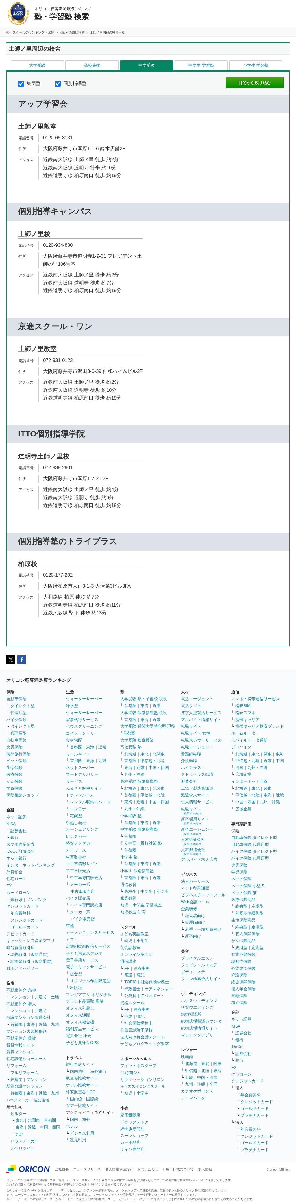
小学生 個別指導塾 (137, 870)
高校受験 (92, 65)
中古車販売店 (78, 870)
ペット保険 (16, 760)
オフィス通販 (78, 1015)
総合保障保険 (243, 982)
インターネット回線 (249, 781)
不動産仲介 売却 (21, 990)
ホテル (72, 1126)
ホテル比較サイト (82, 1085)
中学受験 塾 (131, 815)
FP (127, 968)
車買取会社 (76, 857)
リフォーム (16, 1065)
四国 (239, 767)
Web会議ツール (195, 902)
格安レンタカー (80, 843)
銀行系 (16, 899)
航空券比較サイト (82, 1078)
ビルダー (18, 1113)
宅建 (128, 975)
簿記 (140, 975)
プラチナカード (254, 1115)
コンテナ (78, 809)
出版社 (76, 987)
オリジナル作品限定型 (90, 980)
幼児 (128, 940)
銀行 (14, 837)
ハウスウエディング (199, 1000)
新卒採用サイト (195, 821)
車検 (70, 926)
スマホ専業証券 (20, 844)
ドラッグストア (134, 1122)
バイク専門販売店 (86, 905)
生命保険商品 (243, 920)
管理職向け (195, 922)
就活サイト (191, 705)
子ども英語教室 (134, 934)
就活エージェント (197, 698)
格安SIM (243, 705)
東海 (31, 1024)
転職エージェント (197, 747)
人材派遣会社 (193, 851)
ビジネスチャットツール (203, 895)
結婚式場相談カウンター (203, 1021)
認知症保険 (241, 961)
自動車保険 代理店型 (250, 844)
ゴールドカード (24, 927)
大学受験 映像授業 (137, 740)
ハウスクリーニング (84, 726)
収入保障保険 (247, 934)
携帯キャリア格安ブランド (259, 726)
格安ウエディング (197, 1007)
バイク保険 (16, 719)
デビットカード (20, 934)
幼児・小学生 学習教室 (141, 905)
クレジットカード (22, 906)
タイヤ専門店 (132, 1149)
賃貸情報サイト (20, 1045)
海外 (86, 1119)
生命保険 (14, 767)
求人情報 (205, 1169)
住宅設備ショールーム (26, 1058)
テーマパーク (193, 1098)
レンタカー (76, 836)
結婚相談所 (191, 1014)
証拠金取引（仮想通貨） (32, 961)
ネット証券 (16, 817)
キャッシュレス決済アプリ (30, 940)
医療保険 (14, 774)
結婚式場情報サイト (199, 1028)
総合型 (76, 973)
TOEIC (130, 982)
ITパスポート (152, 995)
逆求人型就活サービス (201, 712)
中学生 (146, 891)
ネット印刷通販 (195, 888)
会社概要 (62, 1169)
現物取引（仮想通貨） (30, 954)
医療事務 (142, 968)
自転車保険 (16, 740)
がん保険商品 (243, 940)
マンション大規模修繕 (26, 1031)
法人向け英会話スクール (142, 1037)
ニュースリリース (87, 1169)
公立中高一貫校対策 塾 (141, 843)
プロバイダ (241, 747)
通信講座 (128, 961)
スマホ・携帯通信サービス (255, 698)
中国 (280, 760)
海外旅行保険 (18, 754)
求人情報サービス (197, 802)
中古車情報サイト (82, 863)
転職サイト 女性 (195, 733)
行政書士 (132, 988)
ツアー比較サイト (82, 1105)
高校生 (130, 891)
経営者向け (195, 915)
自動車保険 (16, 698)
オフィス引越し (80, 1008)
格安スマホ (245, 712)
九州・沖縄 (134, 774)
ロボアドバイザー (22, 968)
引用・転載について (178, 1169)
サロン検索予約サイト (201, 978)
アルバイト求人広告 (199, 859)
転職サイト (191, 726)
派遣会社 (189, 781)
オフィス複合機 (80, 1022)
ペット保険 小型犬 (248, 885)
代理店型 (18, 712)
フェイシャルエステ (199, 965)
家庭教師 (128, 898)
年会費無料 (20, 913)
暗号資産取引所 (20, 947)
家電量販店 (130, 1115)
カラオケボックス (197, 1091)
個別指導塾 (74, 83)
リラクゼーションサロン (142, 1079)
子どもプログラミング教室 (144, 1043)
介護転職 (189, 760)
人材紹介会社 (193, 841)
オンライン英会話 (136, 954)
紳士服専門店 (132, 1128)
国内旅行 (78, 1071)
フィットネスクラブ (138, 1065)
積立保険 (239, 1002)
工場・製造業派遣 (197, 788)
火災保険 (14, 747)
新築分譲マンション (24, 1086)
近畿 (43, 1024)
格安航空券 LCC (80, 1092)
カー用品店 (130, 1142)
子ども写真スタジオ (84, 953)
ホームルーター (245, 733)
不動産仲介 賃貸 (21, 1038)
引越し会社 (76, 822)
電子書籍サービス (82, 960)
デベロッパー (22, 1148)
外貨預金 (14, 871)
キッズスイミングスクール (142, 1086)
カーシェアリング (82, 829)
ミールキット (78, 754)
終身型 (241, 906)
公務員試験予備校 (136, 1030)
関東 (217, 1063)
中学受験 (146, 65)
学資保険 (14, 788)
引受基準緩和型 (249, 913)
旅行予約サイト (80, 1064)
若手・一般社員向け (203, 929)
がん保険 (14, 781)
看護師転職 (191, 754)
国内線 (76, 1099)
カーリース (76, 850)
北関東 (34, 1120)
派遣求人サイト (195, 795)
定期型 (257, 906)
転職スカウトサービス (201, 740)
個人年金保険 (243, 988)
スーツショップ (134, 1135)
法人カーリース (195, 881)
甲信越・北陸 (152, 760)
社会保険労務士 (155, 982)
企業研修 (189, 908)
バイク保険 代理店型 (250, 858)
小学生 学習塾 (256, 65)
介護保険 (239, 975)
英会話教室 (130, 947)
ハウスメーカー (24, 1141)
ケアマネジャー (159, 988)
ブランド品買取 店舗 (84, 1001)
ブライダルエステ (197, 958)
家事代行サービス (82, 719)
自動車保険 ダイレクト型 (254, 837)
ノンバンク (37, 899)
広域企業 (243, 774)
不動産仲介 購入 (21, 1004)
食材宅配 (74, 740)
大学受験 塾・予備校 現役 (143, 698)
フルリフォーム (24, 1072)
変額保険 (239, 995)
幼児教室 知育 (133, 912)
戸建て (41, 997)
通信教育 (128, 884)
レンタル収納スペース (90, 802)
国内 (74, 1119)
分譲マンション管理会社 (28, 1017)
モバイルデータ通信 (249, 740)
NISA (11, 824)
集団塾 (32, 83)
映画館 (187, 1056)
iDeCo (237, 1046)
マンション (20, 997)
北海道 (130, 754)
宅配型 (76, 815)
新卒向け (193, 936)
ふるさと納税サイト (84, 788)
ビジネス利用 (82, 1133)
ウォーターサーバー (84, 698)
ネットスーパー (80, 767)
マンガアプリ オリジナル (89, 994)
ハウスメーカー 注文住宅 (27, 1100)
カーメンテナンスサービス (90, 932)
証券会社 (18, 830)
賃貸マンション (20, 1051)
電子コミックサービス (86, 967)
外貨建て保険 (243, 968)
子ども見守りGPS (82, 1042)
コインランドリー (82, 733)
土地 (55, 997)
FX (9, 885)
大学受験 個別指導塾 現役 (143, 712)
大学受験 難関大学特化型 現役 (147, 726)
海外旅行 (98, 1071)
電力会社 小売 (78, 1035)
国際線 (92, 1099)
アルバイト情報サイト (201, 719)
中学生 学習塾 (201, 65)
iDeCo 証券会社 (20, 851)
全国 (213, 1084)
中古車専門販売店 (86, 877)
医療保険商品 (243, 899)
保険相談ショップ (22, 795)
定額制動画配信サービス (88, 946)
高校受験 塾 (131, 747)
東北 (20, 1120)
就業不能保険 (243, 954)
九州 (55, 1024)
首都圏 (16, 1024)
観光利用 (78, 1140)
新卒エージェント (197, 831)
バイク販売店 (78, 898)
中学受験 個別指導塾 (139, 829)
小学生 (163, 891)
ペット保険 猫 (244, 892)
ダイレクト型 (22, 705)
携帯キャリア (247, 719)
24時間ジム (130, 1072)
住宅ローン (16, 878)
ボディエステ (193, 971)
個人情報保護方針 (119, 1169)
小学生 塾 (129, 857)
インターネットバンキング (30, 865)
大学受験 (37, 65)
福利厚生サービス (82, 1029)
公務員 (130, 995)
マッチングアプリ (197, 1035)
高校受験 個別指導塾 (139, 781)
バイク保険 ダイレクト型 (254, 851)
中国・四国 (50, 1127)
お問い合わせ (147, 1169)
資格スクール (132, 1002)
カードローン (18, 892)
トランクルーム (80, 795)
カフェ (72, 939)
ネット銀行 (16, 858)
